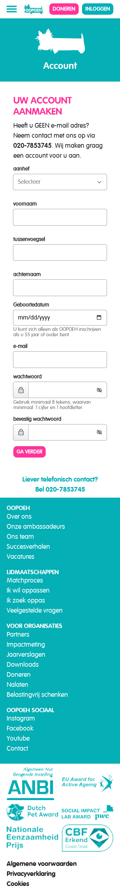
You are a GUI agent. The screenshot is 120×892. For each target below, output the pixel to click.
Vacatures (20, 556)
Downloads (23, 664)
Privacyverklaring (31, 874)
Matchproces (25, 580)
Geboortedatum (31, 305)
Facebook (20, 728)
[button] (101, 390)
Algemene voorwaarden (42, 864)
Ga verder (29, 452)
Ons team (20, 536)
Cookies (18, 884)
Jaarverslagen (26, 654)
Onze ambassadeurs (36, 526)
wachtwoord (27, 377)
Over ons (19, 516)
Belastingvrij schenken (37, 694)
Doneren (64, 9)
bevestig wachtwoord (37, 419)
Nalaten (17, 684)
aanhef (21, 169)
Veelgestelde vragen (35, 610)
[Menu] (12, 9)
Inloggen (97, 9)
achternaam (27, 274)
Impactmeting (26, 644)
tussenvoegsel (29, 239)
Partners (18, 634)
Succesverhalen (28, 546)
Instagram (21, 718)
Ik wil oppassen (28, 590)
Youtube (18, 738)
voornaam (25, 204)
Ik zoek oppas (26, 600)
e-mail (20, 346)
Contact (17, 748)
